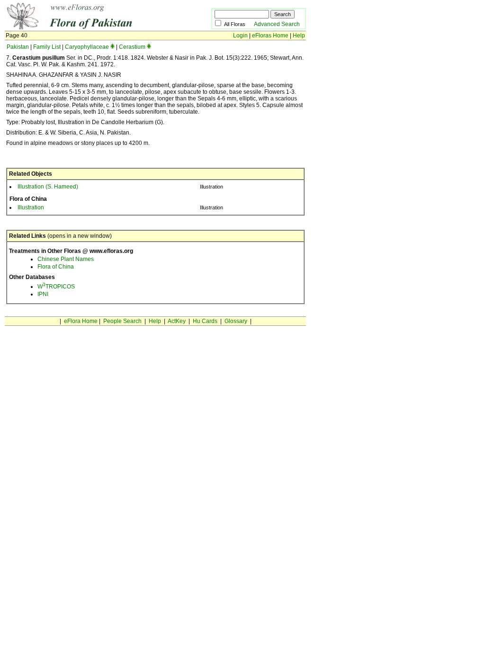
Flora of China (55, 266)
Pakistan (18, 47)
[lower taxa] (112, 47)
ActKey (177, 321)
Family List (47, 47)
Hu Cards (205, 321)
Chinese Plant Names (65, 259)
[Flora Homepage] (93, 27)
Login (240, 35)
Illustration (31, 207)
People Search (122, 321)
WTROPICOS (56, 286)
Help (299, 35)
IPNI (42, 294)
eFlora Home (81, 321)
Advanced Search (277, 24)
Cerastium (132, 47)
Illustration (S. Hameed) (48, 186)
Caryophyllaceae (87, 47)
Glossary (236, 321)
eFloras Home (270, 35)
